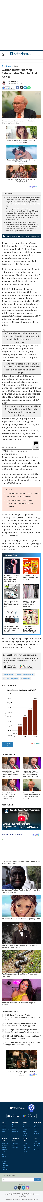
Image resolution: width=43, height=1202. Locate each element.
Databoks (5, 1165)
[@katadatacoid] (27, 1187)
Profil (35, 1129)
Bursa (16, 66)
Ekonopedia (37, 1122)
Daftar (37, 1179)
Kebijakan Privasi (26, 1195)
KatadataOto (6, 1169)
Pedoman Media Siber (12, 1195)
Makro (14, 1125)
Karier (32, 1193)
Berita (3, 1122)
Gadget (25, 1133)
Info (3, 1154)
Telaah (25, 1143)
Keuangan (15, 1127)
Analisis (14, 1145)
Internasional (5, 1129)
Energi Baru (5, 1143)
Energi (3, 1131)
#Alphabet (14, 679)
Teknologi (26, 1135)
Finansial (8, 66)
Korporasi (15, 1131)
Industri (4, 1127)
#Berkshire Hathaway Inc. (25, 674)
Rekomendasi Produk (10, 555)
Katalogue (37, 1145)
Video (35, 1138)
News (35, 1141)
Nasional (4, 1125)
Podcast (36, 1149)
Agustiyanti (15, 81)
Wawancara (26, 1147)
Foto (35, 1147)
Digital (25, 1122)
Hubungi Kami (22, 1196)
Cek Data (15, 1147)
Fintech (25, 1129)
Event (3, 1167)
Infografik (15, 1143)
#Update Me (25, 679)
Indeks (4, 1157)
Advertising (25, 1193)
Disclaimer (36, 1195)
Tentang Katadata (14, 1193)
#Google (6, 679)
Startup (25, 1131)
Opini (24, 1145)
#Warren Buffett (8, 674)
